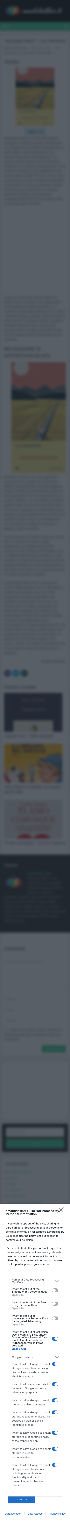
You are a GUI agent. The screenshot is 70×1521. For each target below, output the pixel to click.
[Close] (62, 1211)
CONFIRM (21, 1500)
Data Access (35, 1513)
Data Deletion (13, 1513)
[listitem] (35, 1281)
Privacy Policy (57, 1513)
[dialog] (35, 1362)
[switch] (55, 1290)
